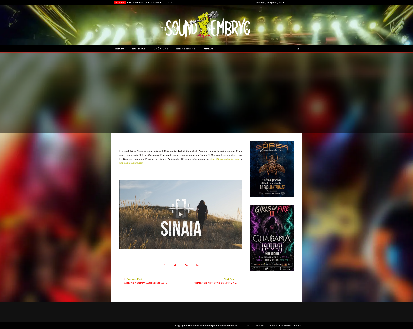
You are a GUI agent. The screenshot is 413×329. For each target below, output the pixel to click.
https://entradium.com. (131, 163)
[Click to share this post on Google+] (186, 265)
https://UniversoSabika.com (225, 159)
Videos (208, 48)
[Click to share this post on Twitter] (175, 265)
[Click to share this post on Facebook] (164, 265)
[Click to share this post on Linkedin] (197, 265)
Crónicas (161, 48)
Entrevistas (185, 48)
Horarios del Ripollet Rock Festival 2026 (146, 2)
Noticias (120, 2)
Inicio (119, 48)
